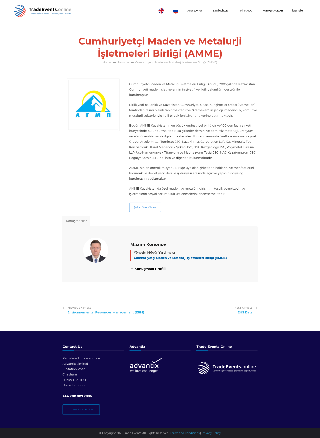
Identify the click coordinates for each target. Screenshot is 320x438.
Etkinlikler (221, 10)
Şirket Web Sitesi (145, 207)
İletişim (297, 10)
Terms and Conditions (185, 433)
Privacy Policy (211, 433)
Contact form (81, 409)
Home (107, 62)
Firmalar (246, 10)
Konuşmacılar (272, 10)
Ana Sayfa (195, 10)
